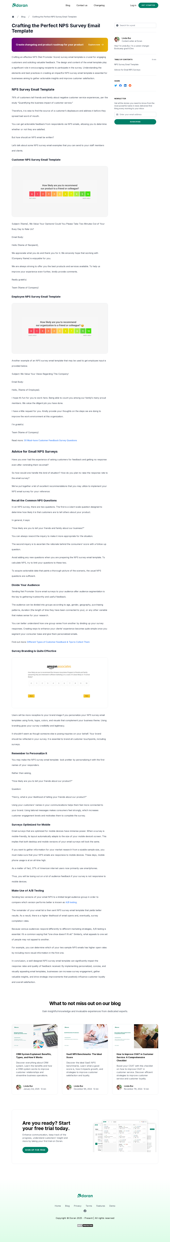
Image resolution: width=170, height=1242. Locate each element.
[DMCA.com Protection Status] (85, 1225)
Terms (89, 1206)
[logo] (85, 1196)
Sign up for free (35, 1150)
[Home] (13, 16)
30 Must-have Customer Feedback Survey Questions (50, 440)
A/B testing (71, 902)
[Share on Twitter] (115, 85)
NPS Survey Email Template (126, 64)
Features (100, 1206)
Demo (112, 1206)
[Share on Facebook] (120, 85)
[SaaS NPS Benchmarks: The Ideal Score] (85, 1059)
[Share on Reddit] (130, 85)
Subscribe (135, 122)
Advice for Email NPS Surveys (127, 70)
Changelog (99, 5)
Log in (133, 5)
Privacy (77, 1206)
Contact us (81, 5)
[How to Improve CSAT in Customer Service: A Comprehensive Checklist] (135, 1059)
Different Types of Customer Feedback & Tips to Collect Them (58, 642)
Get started (148, 5)
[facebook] (85, 1211)
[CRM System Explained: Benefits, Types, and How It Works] (35, 1059)
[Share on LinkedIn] (125, 85)
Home (58, 1206)
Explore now (94, 44)
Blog (68, 5)
